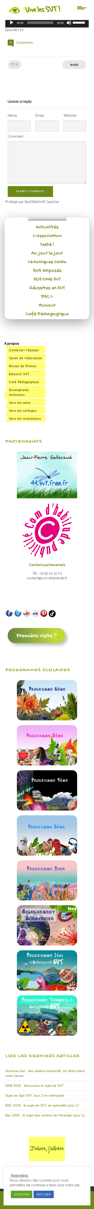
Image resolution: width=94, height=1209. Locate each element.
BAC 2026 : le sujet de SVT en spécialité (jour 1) (42, 1105)
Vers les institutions (25, 418)
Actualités (47, 227)
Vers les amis (20, 403)
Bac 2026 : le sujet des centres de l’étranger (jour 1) (45, 1115)
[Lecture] (11, 22)
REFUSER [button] (43, 1194)
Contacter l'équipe (24, 350)
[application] (47, 22)
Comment (15, 136)
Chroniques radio (47, 262)
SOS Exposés (47, 271)
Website (69, 115)
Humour (47, 305)
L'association (47, 236)
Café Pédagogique (47, 314)
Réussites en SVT (47, 288)
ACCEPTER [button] (21, 1194)
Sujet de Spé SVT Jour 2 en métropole (34, 1095)
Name (12, 115)
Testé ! (47, 245)
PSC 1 (47, 297)
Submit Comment (30, 191)
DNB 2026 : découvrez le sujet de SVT (34, 1085)
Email (39, 115)
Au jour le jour (47, 253)
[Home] (34, 14)
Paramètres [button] (19, 1175)
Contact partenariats (47, 565)
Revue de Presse (23, 366)
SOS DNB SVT (47, 279)
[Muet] (69, 22)
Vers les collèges (23, 410)
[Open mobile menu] (82, 7)
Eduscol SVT (19, 374)
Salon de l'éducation (25, 358)
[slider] (79, 22)
